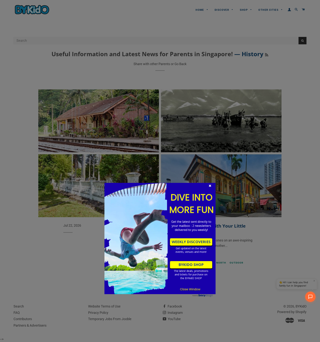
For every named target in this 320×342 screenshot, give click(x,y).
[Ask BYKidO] (310, 297)
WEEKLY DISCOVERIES (191, 241)
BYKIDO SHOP (191, 264)
